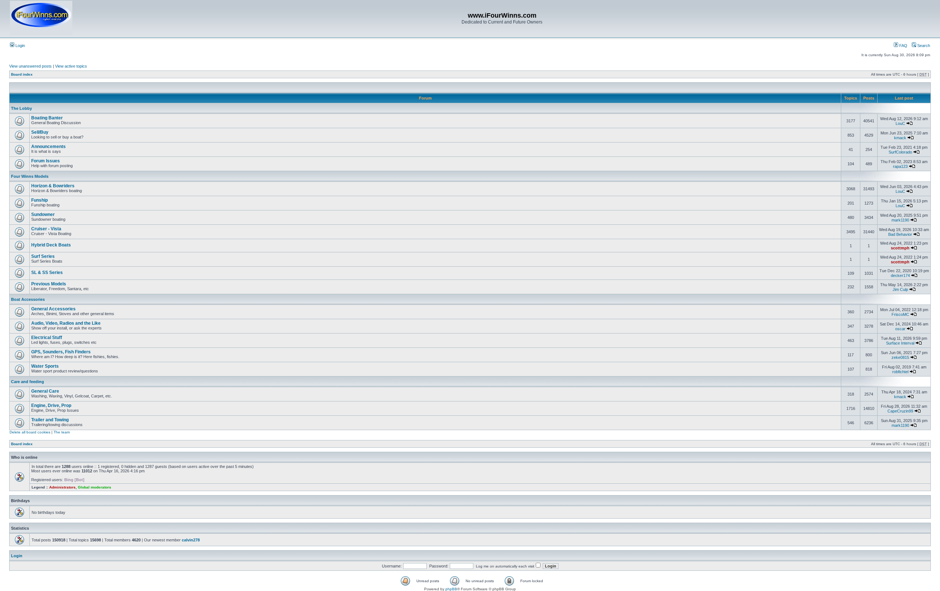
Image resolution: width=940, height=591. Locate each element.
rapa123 (900, 166)
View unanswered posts (30, 66)
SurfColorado (900, 152)
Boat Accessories (28, 299)
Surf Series (43, 256)
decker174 (900, 275)
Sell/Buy (39, 132)
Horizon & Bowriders (53, 185)
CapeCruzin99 (900, 411)
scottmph (900, 248)
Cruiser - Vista (46, 228)
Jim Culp (900, 289)
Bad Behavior (900, 234)
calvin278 (191, 540)
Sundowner (43, 214)
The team (62, 432)
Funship (39, 200)
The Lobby (21, 108)
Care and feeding (27, 381)
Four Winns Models (29, 176)
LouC (900, 123)
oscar (900, 329)
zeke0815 (900, 357)
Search (923, 45)
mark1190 (900, 220)
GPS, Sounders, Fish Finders (61, 351)
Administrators (62, 487)
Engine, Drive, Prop (51, 405)
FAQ (902, 45)
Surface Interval (900, 343)
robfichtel (900, 372)
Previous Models (48, 284)
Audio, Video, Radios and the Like (66, 323)
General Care (45, 391)
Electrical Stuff (46, 337)
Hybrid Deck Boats (51, 245)
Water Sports (45, 366)
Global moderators (94, 487)
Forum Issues (45, 160)
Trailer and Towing (50, 419)
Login (19, 45)
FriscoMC (900, 314)
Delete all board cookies (30, 432)
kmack (900, 138)
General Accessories (53, 308)
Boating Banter (47, 117)
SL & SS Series (47, 272)
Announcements (48, 146)
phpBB (451, 589)
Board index (22, 74)
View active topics (71, 66)
